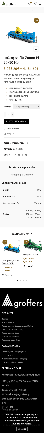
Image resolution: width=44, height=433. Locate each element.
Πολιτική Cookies (11, 409)
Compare (10, 134)
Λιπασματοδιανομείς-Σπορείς (14, 359)
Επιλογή (8, 275)
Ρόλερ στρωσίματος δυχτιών (14, 352)
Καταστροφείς (8, 322)
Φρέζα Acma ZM (30, 254)
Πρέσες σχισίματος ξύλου (12, 362)
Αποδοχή (22, 429)
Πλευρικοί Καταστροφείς (12, 329)
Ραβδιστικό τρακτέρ (10, 337)
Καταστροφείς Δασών (11, 333)
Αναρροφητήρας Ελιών (11, 340)
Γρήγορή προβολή (18, 250)
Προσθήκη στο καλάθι (16, 121)
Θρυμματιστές (8, 355)
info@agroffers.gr (21, 394)
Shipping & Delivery (22, 174)
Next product (40, 10)
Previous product (34, 10)
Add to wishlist (12, 128)
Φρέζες (19, 149)
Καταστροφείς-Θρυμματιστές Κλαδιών (18, 326)
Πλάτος (7, 107)
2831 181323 (20, 390)
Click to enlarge (36, 49)
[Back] (4, 10)
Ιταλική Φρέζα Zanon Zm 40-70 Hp (11, 261)
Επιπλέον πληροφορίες (22, 167)
